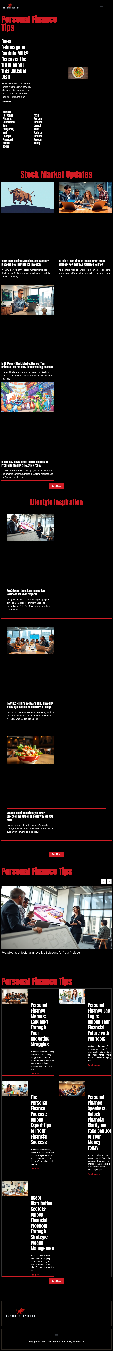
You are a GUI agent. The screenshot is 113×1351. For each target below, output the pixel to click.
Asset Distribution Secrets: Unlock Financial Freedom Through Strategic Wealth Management (43, 1223)
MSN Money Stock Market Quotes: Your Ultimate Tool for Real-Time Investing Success (27, 365)
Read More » (6, 102)
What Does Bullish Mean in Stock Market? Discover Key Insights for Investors (25, 263)
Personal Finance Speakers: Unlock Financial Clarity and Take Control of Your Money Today (99, 1122)
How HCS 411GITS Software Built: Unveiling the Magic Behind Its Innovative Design (30, 705)
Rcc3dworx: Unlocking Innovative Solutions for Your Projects (26, 592)
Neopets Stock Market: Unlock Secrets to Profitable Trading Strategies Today (24, 464)
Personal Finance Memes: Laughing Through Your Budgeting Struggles (40, 1024)
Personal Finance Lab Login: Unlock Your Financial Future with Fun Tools (99, 1021)
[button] (101, 5)
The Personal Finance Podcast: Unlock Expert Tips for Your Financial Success (41, 1120)
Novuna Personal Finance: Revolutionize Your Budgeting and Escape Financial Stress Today (10, 129)
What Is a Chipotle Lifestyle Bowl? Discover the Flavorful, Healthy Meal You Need (30, 816)
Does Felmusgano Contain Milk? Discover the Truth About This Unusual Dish (15, 59)
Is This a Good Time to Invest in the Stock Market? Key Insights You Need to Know (82, 263)
